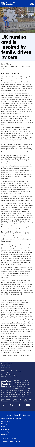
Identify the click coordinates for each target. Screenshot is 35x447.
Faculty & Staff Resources (5, 400)
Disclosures (4, 434)
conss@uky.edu (6, 365)
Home (3, 64)
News (9, 64)
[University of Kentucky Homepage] (17, 415)
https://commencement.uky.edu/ (14, 306)
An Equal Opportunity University (11, 418)
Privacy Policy (5, 429)
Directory (4, 424)
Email (3, 426)
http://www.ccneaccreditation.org (12, 396)
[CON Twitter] (3, 405)
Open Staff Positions (27, 400)
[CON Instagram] (11, 405)
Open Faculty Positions (17, 400)
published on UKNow (22, 355)
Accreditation (5, 421)
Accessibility (5, 432)
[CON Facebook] (19, 405)
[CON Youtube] (28, 405)
